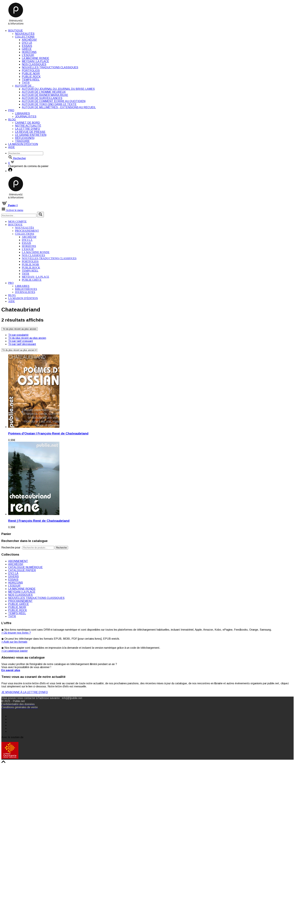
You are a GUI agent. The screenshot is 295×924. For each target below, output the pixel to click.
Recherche (61, 547)
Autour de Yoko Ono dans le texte (49, 104)
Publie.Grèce (31, 279)
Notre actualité (28, 125)
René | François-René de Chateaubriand (38, 521)
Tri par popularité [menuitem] (18, 334)
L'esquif (28, 55)
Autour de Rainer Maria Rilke (45, 95)
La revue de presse (30, 131)
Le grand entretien (30, 134)
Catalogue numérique (25, 567)
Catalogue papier (22, 570)
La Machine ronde (35, 58)
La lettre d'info (27, 128)
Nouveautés (24, 33)
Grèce (27, 49)
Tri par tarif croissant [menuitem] (20, 341)
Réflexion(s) (24, 138)
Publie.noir (31, 73)
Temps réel (31, 79)
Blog (12, 119)
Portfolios (31, 70)
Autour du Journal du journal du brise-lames (58, 88)
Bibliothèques (26, 289)
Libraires (22, 113)
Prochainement (27, 230)
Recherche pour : (11, 547)
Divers (13, 576)
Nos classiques (34, 64)
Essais (27, 45)
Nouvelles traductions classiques (50, 67)
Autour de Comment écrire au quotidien (53, 101)
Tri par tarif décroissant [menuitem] (22, 344)
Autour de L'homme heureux (44, 92)
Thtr (26, 82)
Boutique (15, 30)
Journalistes (25, 116)
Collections (24, 36)
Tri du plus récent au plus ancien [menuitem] (27, 338)
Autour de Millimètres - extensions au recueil (59, 107)
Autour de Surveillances (42, 98)
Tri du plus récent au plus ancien (19, 329)
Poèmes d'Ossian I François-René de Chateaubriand (48, 433)
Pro (11, 110)
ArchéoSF (29, 39)
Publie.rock (31, 76)
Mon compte (17, 221)
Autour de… (24, 85)
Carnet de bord (27, 122)
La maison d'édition (23, 144)
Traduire (22, 141)
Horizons (29, 52)
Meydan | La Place (35, 61)
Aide (11, 147)
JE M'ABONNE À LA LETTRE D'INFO (24, 692)
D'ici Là (27, 42)
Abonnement (18, 561)
